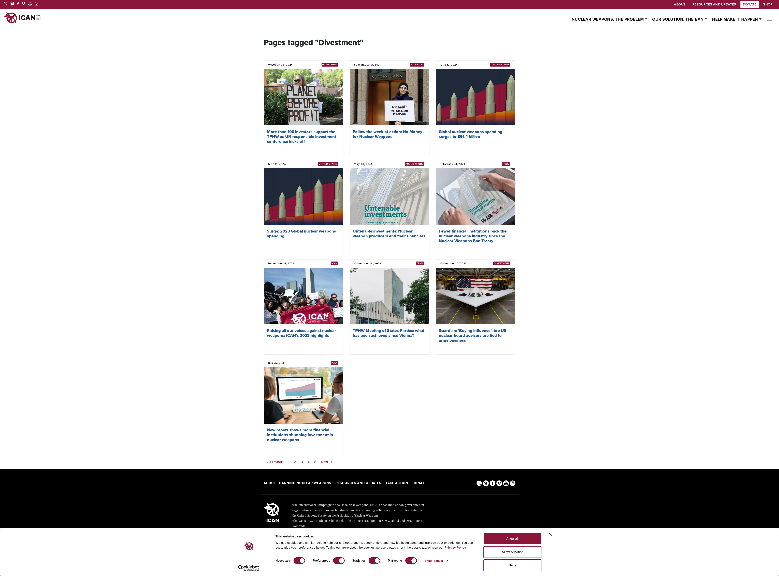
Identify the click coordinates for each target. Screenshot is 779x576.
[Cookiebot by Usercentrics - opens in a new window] (248, 568)
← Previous (274, 462)
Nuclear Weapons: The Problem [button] (608, 19)
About (270, 483)
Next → (326, 462)
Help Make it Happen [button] (735, 19)
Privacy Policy (455, 547)
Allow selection (512, 552)
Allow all (512, 538)
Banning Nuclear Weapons (305, 483)
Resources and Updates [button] (714, 4)
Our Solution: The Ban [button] (678, 19)
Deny (512, 565)
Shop (768, 4)
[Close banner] (550, 534)
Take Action (397, 483)
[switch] (339, 560)
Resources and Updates (359, 483)
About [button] (679, 4)
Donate (749, 4)
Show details (433, 560)
